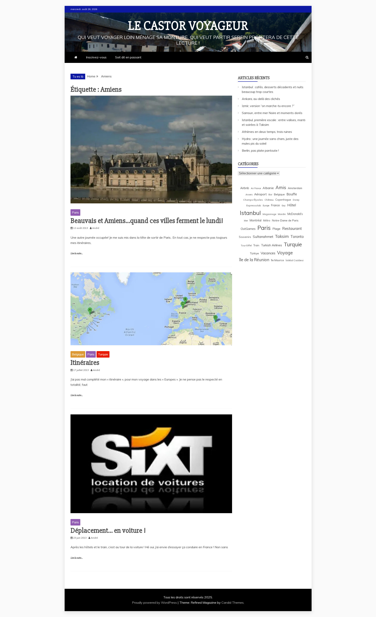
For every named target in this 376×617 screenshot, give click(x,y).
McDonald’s (295, 214)
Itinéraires (84, 362)
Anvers (249, 194)
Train (256, 245)
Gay (284, 205)
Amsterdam (295, 188)
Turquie (103, 354)
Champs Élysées (253, 199)
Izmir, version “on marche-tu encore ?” (268, 106)
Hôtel (291, 205)
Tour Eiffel (246, 245)
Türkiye (254, 253)
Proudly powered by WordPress (155, 602)
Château (269, 199)
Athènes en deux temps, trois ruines (267, 132)
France (275, 205)
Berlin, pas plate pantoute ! (260, 150)
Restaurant (292, 228)
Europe (266, 205)
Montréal (255, 220)
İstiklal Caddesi (295, 260)
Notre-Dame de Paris (285, 220)
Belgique (78, 354)
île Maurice (277, 260)
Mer (246, 220)
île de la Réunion (254, 259)
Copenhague (283, 199)
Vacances (268, 253)
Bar (270, 194)
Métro (266, 220)
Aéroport (260, 194)
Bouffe (292, 194)
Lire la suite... (76, 253)
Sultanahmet (263, 237)
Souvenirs (245, 236)
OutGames (248, 229)
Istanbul (250, 212)
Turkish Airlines (271, 245)
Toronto (297, 236)
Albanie (268, 188)
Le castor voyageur (188, 26)
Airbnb (244, 188)
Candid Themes (232, 602)
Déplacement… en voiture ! (108, 530)
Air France (256, 188)
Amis (281, 187)
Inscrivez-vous (96, 57)
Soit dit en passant (128, 57)
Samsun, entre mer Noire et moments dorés (272, 113)
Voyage (285, 252)
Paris (75, 212)
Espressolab (253, 205)
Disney (296, 199)
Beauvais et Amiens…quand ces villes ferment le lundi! (146, 221)
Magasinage (269, 214)
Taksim (282, 236)
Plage (276, 229)
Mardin (282, 214)
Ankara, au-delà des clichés (261, 99)
